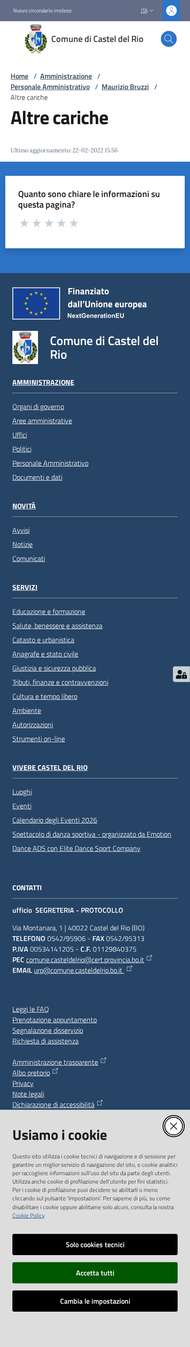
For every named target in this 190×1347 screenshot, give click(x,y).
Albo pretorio (31, 1072)
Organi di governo (38, 406)
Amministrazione (66, 76)
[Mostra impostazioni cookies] (181, 674)
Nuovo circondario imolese (42, 11)
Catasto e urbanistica (43, 639)
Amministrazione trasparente (55, 1062)
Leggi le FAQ (30, 1009)
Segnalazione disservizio (47, 1030)
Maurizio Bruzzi (125, 86)
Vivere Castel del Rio (49, 767)
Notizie (22, 544)
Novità (24, 506)
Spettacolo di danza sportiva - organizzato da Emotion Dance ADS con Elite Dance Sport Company (91, 841)
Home (19, 76)
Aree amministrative (42, 420)
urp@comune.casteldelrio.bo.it (79, 970)
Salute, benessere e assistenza (57, 625)
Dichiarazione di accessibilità (53, 1104)
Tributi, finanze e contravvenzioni (60, 682)
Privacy (23, 1083)
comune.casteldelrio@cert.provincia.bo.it (85, 959)
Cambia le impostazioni (95, 1301)
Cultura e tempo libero (44, 696)
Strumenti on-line (38, 738)
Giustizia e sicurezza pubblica (54, 668)
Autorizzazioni (32, 724)
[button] (169, 39)
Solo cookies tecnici (95, 1244)
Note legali (28, 1094)
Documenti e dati (37, 477)
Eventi (21, 806)
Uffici (19, 434)
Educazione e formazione (48, 611)
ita (144, 10)
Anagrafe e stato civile (45, 654)
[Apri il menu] (12, 39)
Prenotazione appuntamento (54, 1019)
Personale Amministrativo (50, 86)
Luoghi (22, 791)
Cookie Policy (28, 1215)
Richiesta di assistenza (45, 1041)
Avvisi (21, 530)
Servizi (25, 587)
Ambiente (26, 710)
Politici (21, 449)
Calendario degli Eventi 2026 (54, 820)
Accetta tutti (95, 1272)
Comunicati (28, 558)
